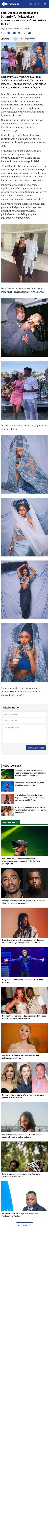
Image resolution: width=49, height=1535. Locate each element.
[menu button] (45, 4)
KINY (38, 4)
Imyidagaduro (6, 28)
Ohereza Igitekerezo (36, 748)
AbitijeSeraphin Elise (26, 39)
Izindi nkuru (22, 1225)
